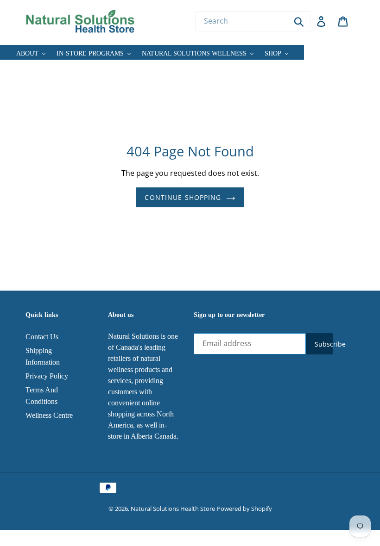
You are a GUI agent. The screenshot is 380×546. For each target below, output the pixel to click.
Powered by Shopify (244, 508)
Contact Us (41, 337)
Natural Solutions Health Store (173, 508)
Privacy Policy (46, 376)
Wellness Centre (49, 415)
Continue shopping (183, 197)
